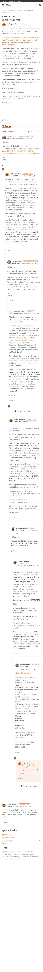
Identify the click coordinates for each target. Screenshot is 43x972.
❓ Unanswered (21, 840)
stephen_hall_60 (20, 311)
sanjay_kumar (25, 664)
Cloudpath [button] (7, 854)
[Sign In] (40, 4)
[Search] (36, 4)
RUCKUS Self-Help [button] (9, 852)
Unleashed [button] (20, 859)
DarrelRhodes (12, 136)
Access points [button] (15, 856)
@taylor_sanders (23, 673)
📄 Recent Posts (8, 838)
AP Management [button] (27, 854)
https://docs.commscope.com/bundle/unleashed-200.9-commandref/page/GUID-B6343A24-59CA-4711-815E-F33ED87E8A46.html (21, 151)
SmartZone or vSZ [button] (25, 852)
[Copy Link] (30, 26)
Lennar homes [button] (8, 859)
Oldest (11, 132)
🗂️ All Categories (8, 835)
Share (5, 120)
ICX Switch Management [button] (31, 856)
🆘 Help (4, 843)
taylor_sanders (12, 24)
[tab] (6, 126)
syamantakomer (22, 528)
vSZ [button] (5, 856)
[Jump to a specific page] (39, 131)
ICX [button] (16, 854)
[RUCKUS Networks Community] (9, 4)
